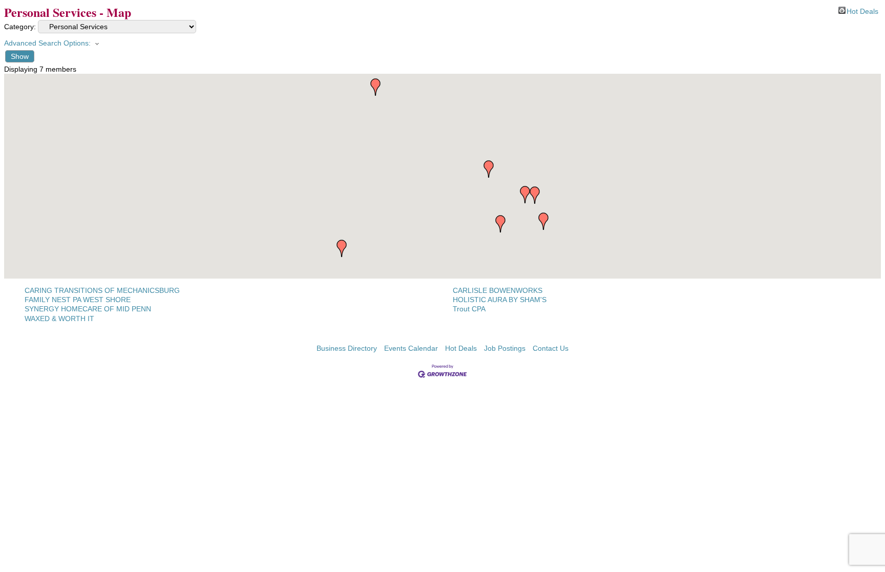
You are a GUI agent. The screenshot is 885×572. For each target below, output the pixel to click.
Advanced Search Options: (47, 43)
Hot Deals (862, 10)
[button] (488, 169)
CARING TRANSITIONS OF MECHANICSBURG (102, 290)
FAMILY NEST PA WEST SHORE (78, 299)
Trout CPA (469, 309)
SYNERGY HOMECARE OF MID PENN (88, 309)
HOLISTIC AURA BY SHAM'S (499, 299)
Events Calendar (411, 348)
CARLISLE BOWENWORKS (497, 290)
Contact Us (550, 348)
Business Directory (347, 348)
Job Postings (504, 348)
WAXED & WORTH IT (59, 318)
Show (20, 56)
